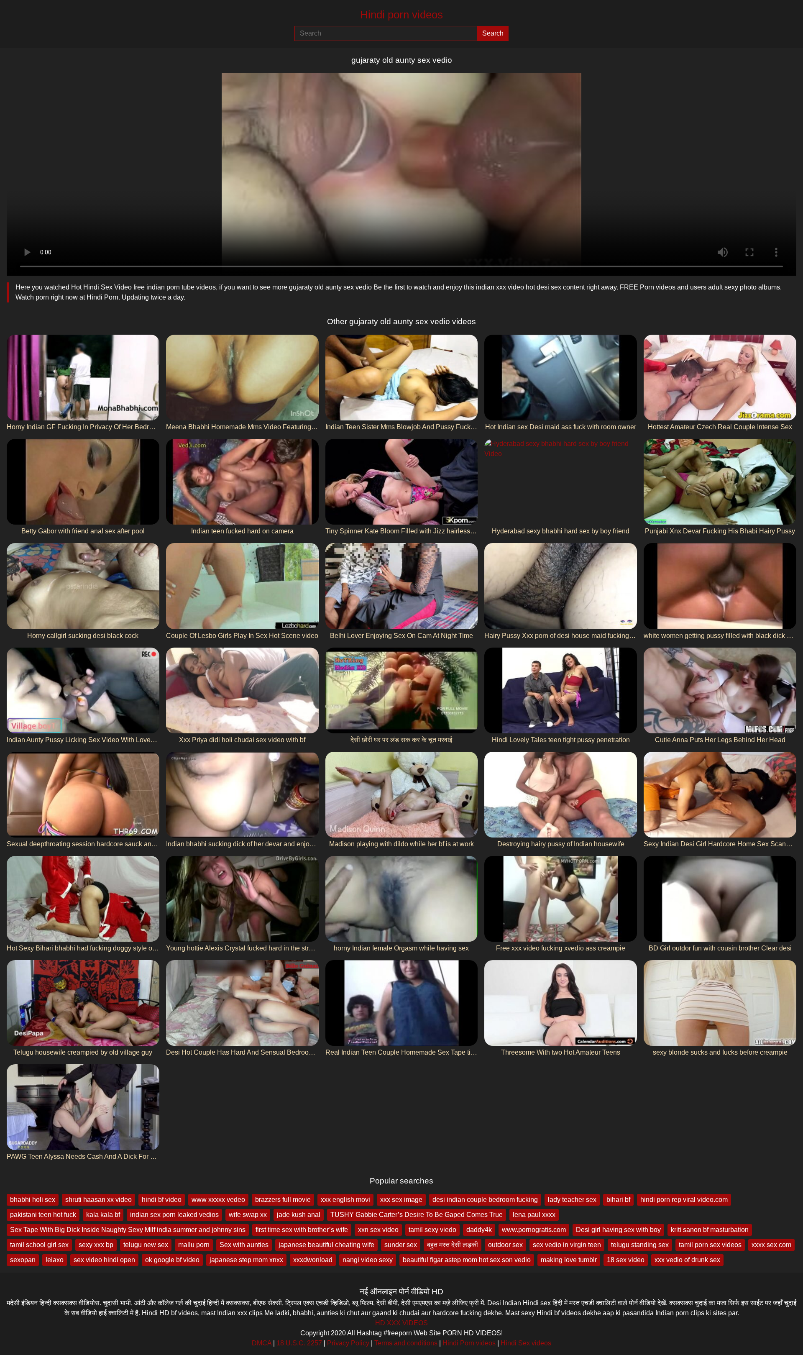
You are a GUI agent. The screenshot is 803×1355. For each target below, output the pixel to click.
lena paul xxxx (534, 1214)
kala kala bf (103, 1214)
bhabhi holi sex (32, 1199)
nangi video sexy (368, 1259)
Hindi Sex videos (526, 1343)
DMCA (261, 1343)
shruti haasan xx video (98, 1199)
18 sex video (625, 1259)
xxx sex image (401, 1199)
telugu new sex (145, 1244)
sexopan (23, 1259)
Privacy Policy (348, 1343)
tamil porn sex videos (710, 1244)
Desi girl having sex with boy (618, 1229)
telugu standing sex (640, 1244)
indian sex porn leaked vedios (174, 1214)
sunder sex (400, 1244)
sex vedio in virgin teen (567, 1244)
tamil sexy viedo (432, 1229)
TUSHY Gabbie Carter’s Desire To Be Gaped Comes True (416, 1214)
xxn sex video (378, 1229)
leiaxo (55, 1259)
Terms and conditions (405, 1343)
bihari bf (618, 1199)
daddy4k (479, 1229)
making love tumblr (569, 1259)
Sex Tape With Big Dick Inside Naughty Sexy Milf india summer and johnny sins (128, 1229)
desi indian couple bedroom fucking (485, 1199)
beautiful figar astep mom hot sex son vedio (467, 1259)
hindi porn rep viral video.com (684, 1199)
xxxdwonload (312, 1259)
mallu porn (194, 1244)
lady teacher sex (572, 1199)
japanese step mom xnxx (246, 1259)
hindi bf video (162, 1199)
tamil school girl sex (39, 1244)
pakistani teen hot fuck (43, 1214)
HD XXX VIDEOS (401, 1323)
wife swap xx (248, 1214)
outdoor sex (505, 1244)
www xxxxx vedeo (218, 1199)
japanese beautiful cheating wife (326, 1244)
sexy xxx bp (96, 1244)
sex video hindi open (104, 1259)
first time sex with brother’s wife (302, 1229)
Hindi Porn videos (469, 1343)
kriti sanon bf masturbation (710, 1229)
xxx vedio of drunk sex (687, 1259)
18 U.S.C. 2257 (299, 1343)
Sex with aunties (244, 1244)
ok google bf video (172, 1259)
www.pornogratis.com (534, 1229)
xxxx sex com (771, 1244)
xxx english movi (345, 1199)
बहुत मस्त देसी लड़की (452, 1244)
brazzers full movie (283, 1199)
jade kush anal (298, 1214)
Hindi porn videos (401, 14)
